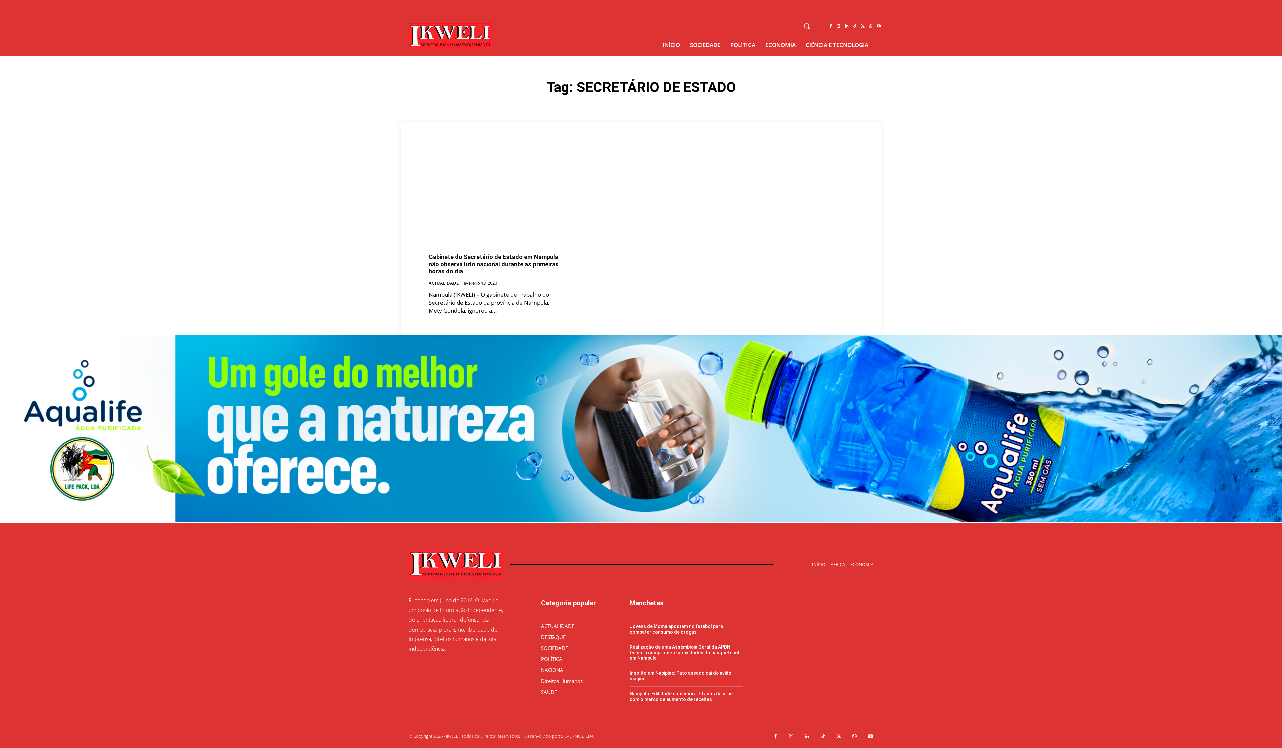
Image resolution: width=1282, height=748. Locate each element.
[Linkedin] (847, 26)
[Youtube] (879, 26)
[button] (807, 26)
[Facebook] (831, 26)
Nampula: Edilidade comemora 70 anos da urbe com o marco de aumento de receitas (681, 696)
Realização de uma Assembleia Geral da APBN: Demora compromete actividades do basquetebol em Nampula (684, 652)
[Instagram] (839, 26)
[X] (863, 26)
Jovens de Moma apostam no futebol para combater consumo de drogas (676, 629)
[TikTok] (855, 26)
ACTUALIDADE (444, 283)
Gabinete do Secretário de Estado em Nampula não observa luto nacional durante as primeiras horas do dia (494, 264)
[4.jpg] (641, 520)
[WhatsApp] (871, 26)
